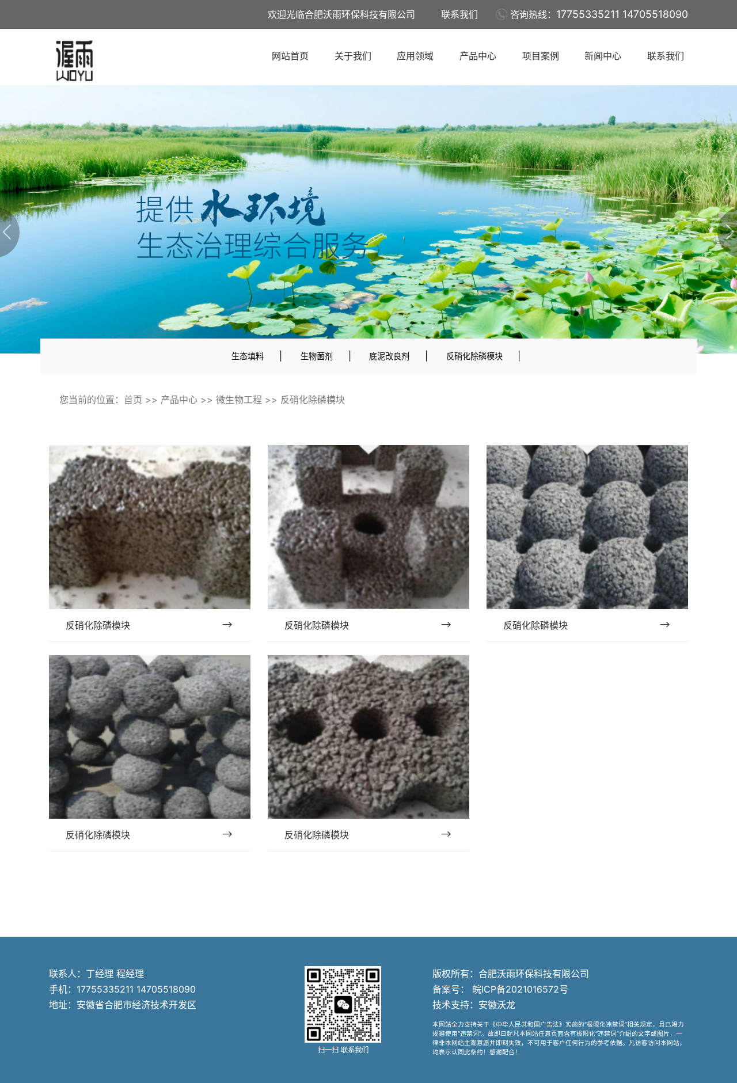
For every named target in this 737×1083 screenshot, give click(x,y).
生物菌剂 (317, 356)
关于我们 (353, 56)
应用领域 (415, 56)
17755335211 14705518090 (622, 14)
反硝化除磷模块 (474, 356)
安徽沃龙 (496, 1004)
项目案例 (540, 56)
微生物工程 (239, 399)
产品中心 (477, 56)
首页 (133, 399)
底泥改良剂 (389, 356)
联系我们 (459, 14)
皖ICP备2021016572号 (518, 989)
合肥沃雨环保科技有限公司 (533, 973)
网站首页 (290, 56)
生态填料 (247, 356)
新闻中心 (602, 56)
